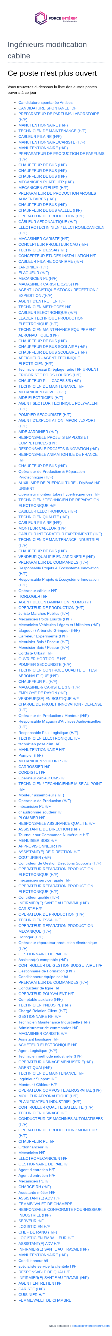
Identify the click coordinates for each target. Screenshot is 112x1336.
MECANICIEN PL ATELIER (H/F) (46, 182)
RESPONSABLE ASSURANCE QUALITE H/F (56, 823)
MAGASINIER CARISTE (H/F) (44, 239)
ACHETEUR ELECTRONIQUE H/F (47, 1045)
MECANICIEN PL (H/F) (38, 278)
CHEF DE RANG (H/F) (37, 1232)
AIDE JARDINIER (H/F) (38, 432)
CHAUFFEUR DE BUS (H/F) (42, 165)
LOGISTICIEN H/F (34, 1226)
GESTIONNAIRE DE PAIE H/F (44, 954)
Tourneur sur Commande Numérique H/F (53, 835)
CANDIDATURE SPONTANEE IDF (47, 108)
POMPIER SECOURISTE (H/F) (44, 415)
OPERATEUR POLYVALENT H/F (46, 994)
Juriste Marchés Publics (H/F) (43, 613)
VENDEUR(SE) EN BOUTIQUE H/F (48, 698)
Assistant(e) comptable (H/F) (43, 960)
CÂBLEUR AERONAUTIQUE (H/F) (47, 222)
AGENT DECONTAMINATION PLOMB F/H (54, 602)
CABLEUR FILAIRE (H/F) (40, 136)
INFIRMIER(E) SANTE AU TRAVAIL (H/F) (53, 903)
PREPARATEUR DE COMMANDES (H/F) (53, 562)
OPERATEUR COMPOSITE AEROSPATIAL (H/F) (60, 1090)
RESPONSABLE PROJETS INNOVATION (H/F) (58, 449)
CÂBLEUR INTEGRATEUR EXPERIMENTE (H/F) (60, 534)
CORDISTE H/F (31, 772)
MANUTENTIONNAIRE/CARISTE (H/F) (51, 142)
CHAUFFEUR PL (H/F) (37, 681)
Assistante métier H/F (36, 1192)
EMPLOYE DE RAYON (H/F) (42, 693)
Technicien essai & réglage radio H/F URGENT (58, 369)
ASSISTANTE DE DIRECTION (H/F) (49, 829)
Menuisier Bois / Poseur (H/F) (43, 642)
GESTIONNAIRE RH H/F (39, 1016)
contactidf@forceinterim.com (91, 1325)
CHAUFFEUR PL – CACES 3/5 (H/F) (49, 380)
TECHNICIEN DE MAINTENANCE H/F (51, 386)
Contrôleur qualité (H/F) (38, 897)
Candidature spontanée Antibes (45, 102)
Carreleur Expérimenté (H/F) (43, 636)
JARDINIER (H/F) (33, 267)
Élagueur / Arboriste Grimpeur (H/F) (49, 630)
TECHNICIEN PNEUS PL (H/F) (44, 1005)
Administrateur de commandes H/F (48, 1028)
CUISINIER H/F (31, 1294)
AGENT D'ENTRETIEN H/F (41, 301)
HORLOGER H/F (33, 596)
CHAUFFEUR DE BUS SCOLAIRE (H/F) (52, 346)
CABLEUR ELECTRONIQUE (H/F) (47, 312)
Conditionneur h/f (33, 1260)
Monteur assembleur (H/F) (41, 795)
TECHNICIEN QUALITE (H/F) (43, 517)
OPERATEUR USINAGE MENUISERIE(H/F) (55, 1062)
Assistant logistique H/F (38, 1039)
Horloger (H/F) (30, 937)
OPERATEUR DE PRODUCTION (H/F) (51, 216)
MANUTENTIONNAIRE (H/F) (43, 125)
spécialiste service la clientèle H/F (47, 1266)
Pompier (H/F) (30, 755)
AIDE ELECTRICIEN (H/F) (40, 398)
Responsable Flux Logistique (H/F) (48, 732)
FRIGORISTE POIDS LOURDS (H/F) (50, 375)
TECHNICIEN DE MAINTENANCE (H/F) (52, 131)
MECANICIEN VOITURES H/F (44, 761)
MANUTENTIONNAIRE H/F (41, 749)
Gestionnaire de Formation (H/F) (46, 971)
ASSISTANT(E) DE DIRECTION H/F (49, 852)
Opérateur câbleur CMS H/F (42, 778)
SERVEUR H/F (31, 1221)
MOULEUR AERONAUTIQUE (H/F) (48, 1096)
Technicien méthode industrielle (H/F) (50, 1056)
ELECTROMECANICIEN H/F (42, 1158)
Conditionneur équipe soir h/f (43, 977)
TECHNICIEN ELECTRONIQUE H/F (49, 738)
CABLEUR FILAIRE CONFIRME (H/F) (50, 261)
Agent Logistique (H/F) (37, 1050)
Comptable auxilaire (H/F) (40, 999)
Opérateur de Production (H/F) (44, 801)
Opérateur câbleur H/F (37, 591)
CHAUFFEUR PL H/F (36, 1141)
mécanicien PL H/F (34, 806)
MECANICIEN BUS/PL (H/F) (42, 392)
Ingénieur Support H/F (37, 1079)
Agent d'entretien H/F (36, 1170)
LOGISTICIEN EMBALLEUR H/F (46, 1238)
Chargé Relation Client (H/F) (42, 1011)
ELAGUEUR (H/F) (33, 273)
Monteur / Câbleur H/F (37, 1084)
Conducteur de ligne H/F (39, 988)
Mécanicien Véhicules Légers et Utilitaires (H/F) (59, 625)
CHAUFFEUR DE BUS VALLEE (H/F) (50, 210)
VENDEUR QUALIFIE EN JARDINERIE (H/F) (56, 556)
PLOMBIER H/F (31, 818)
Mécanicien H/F (31, 1153)
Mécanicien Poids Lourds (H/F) (45, 619)
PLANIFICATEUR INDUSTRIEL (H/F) (50, 1101)
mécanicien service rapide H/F (44, 880)
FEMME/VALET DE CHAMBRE (44, 1300)
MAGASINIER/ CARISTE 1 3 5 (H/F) (49, 687)
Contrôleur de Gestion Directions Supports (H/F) (59, 863)
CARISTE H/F (30, 908)
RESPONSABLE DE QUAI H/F (44, 1272)
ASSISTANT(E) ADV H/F (39, 1198)
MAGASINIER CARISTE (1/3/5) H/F (48, 284)
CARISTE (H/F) (31, 1289)
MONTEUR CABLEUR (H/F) (42, 528)
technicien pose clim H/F (39, 744)
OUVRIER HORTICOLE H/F (42, 659)
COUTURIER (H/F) (34, 857)
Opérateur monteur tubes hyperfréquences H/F (59, 494)
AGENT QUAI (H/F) (35, 1067)
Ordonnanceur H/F (34, 1147)
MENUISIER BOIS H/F (37, 840)
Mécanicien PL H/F (34, 1181)
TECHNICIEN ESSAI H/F (39, 920)
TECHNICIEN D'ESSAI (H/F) (42, 250)
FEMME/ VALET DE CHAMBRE (45, 1204)
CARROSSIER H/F (34, 767)
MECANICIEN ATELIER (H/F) (43, 187)
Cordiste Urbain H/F (35, 653)
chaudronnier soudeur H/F (41, 812)
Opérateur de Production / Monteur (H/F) (53, 715)
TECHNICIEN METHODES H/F (44, 307)
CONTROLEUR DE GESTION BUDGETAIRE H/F (60, 965)
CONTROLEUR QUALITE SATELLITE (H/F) (56, 1107)
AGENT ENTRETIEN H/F (39, 1283)
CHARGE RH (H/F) (34, 1187)
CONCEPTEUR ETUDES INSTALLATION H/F (57, 256)
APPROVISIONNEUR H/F (40, 846)
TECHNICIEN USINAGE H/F (42, 1113)
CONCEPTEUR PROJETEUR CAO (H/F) (53, 244)
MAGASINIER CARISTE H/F (42, 1033)
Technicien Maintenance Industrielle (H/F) (54, 1022)
